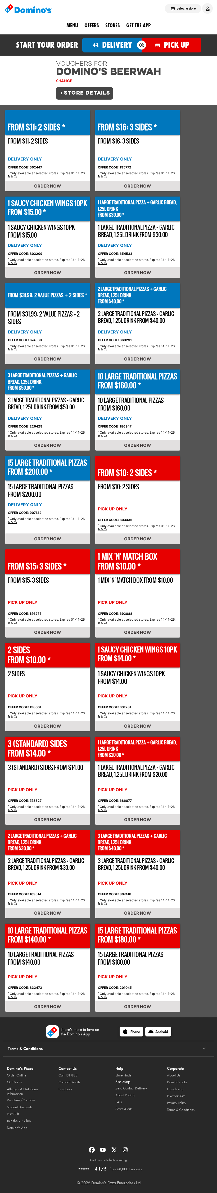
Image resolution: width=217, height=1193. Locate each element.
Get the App (138, 25)
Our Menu (14, 1082)
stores (112, 25)
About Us (173, 1075)
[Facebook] (92, 1151)
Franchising (175, 1089)
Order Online (16, 1075)
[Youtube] (103, 1151)
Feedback (65, 1089)
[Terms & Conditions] (204, 1048)
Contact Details (69, 1082)
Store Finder (124, 1075)
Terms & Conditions (181, 1109)
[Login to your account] (207, 8)
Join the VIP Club (19, 1121)
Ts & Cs (12, 176)
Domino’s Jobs (177, 1082)
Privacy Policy (176, 1103)
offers (91, 25)
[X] (114, 1151)
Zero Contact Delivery (131, 1088)
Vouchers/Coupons (21, 1100)
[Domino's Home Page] (28, 8)
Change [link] (64, 80)
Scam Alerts (123, 1109)
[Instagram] (125, 1151)
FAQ (118, 1102)
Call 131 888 (68, 1075)
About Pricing (124, 1095)
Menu (72, 25)
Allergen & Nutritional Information (23, 1091)
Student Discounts (19, 1107)
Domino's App (17, 1127)
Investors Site (176, 1096)
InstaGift (13, 1114)
